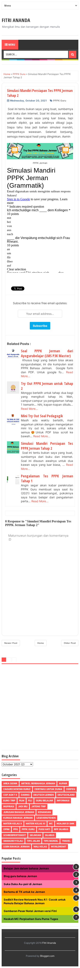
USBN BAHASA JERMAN (16, 846)
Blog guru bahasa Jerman (20, 876)
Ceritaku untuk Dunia (48, 789)
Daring (25, 794)
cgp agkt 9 (10, 794)
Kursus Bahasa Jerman (18, 817)
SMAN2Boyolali (13, 840)
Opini (6, 829)
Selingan (35, 835)
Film (21, 800)
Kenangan (44, 812)
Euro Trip (9, 800)
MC (51, 823)
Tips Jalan (33, 840)
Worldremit (58, 846)
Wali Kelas (40, 846)
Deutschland (66, 794)
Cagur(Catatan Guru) (17, 789)
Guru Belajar (44, 800)
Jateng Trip (38, 806)
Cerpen (70, 789)
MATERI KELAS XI (35, 823)
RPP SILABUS (61, 829)
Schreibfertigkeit (14, 835)
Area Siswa (10, 783)
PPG (15, 829)
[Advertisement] (40, 708)
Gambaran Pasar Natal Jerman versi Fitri (30, 911)
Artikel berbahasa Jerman (38, 783)
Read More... (29, 408)
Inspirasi (8, 806)
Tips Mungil (51, 840)
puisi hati (44, 829)
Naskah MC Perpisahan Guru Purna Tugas (31, 919)
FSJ (30, 800)
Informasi (63, 800)
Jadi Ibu (22, 806)
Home (40, 643)
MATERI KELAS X (12, 823)
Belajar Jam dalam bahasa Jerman (26, 868)
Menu (11, 44)
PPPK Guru (59, 100)
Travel (66, 840)
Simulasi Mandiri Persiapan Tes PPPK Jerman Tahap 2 (47, 446)
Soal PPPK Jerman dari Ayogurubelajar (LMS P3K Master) (47, 353)
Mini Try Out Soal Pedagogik (42, 415)
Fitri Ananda (16, 20)
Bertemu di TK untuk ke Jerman (24, 891)
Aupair (63, 783)
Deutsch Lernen (43, 794)
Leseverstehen (46, 817)
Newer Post (10, 643)
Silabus (49, 835)
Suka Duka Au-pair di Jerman (23, 884)
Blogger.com (47, 955)
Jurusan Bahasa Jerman (18, 812)
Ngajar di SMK (65, 823)
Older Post (70, 643)
